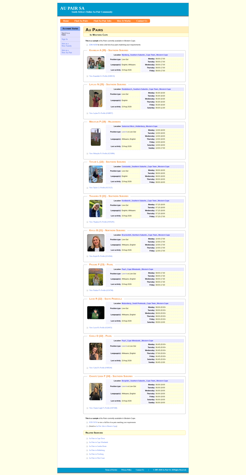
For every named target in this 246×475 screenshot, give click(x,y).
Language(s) (116, 65)
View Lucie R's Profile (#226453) (100, 328)
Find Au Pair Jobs (102, 21)
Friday (152, 71)
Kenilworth (126, 201)
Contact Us (141, 21)
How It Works (124, 21)
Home (66, 21)
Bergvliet (125, 381)
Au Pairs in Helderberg (97, 450)
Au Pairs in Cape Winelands (98, 442)
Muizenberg (126, 303)
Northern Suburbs (139, 235)
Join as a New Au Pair (67, 51)
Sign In (65, 39)
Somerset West (128, 126)
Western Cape (162, 55)
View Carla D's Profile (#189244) (100, 368)
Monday (151, 59)
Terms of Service (111, 470)
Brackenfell (126, 235)
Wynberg (125, 55)
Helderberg (140, 126)
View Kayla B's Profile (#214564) (100, 256)
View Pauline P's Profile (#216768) (101, 290)
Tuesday (151, 62)
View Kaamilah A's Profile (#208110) (102, 76)
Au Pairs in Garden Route (97, 446)
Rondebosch (127, 89)
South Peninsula (138, 303)
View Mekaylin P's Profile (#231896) (102, 153)
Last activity (116, 70)
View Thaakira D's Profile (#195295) (101, 222)
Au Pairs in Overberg (96, 454)
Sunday (151, 148)
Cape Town (150, 55)
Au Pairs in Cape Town (97, 438)
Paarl (124, 269)
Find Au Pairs (81, 21)
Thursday (151, 68)
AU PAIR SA (72, 8)
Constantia (126, 167)
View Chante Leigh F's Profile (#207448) (103, 408)
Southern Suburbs (137, 55)
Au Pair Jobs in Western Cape (106, 426)
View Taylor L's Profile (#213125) (100, 188)
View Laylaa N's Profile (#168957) (101, 113)
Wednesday (150, 65)
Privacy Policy (126, 470)
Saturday (151, 108)
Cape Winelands (133, 269)
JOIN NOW (93, 45)
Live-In (124, 132)
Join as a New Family (67, 45)
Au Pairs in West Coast (97, 458)
